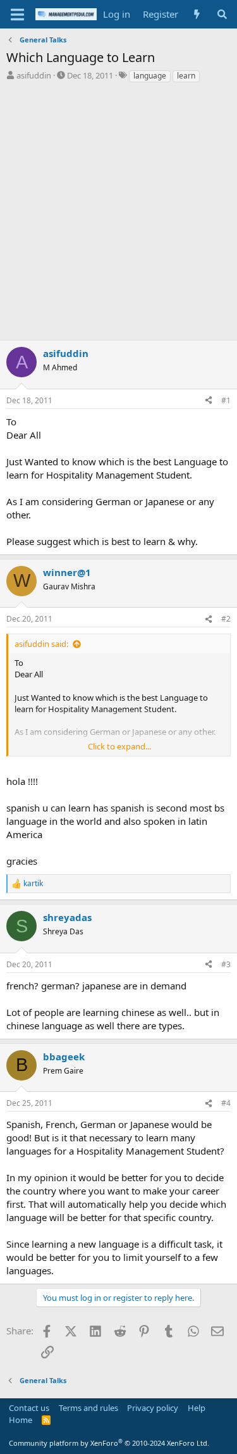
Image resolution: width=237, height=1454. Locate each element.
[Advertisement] (118, 208)
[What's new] (197, 14)
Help (196, 1407)
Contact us (29, 1407)
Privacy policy (152, 1407)
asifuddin (33, 75)
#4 (226, 1103)
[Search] (222, 14)
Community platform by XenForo (109, 1443)
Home (20, 1420)
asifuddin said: (41, 643)
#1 (226, 400)
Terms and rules (88, 1407)
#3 (226, 964)
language (149, 75)
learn (186, 75)
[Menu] (17, 14)
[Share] (208, 401)
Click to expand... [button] (119, 746)
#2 (226, 618)
